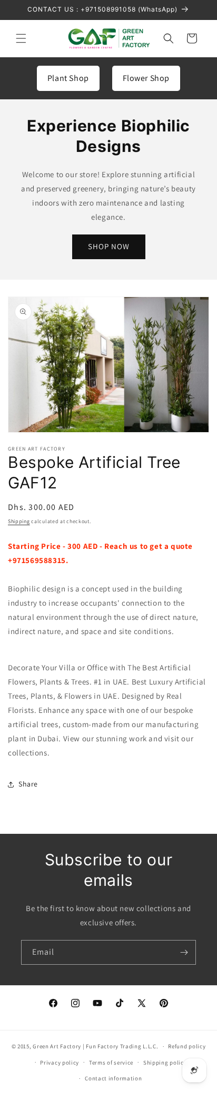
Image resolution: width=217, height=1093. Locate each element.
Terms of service (111, 1062)
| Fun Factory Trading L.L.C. (121, 1046)
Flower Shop (146, 78)
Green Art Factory (57, 1046)
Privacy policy (59, 1062)
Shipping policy (165, 1062)
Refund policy (186, 1046)
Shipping (19, 521)
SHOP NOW (109, 246)
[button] (21, 38)
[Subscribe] (183, 952)
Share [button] (28, 784)
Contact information (113, 1078)
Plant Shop (68, 78)
